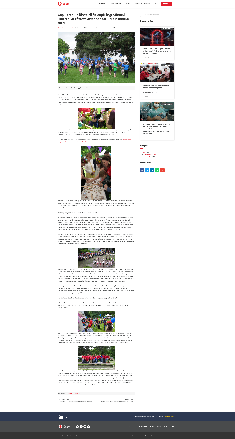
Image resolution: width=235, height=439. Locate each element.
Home (59, 28)
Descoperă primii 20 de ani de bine (167, 435)
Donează (166, 3)
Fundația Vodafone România (79, 142)
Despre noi (102, 3)
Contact (155, 3)
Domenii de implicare (115, 3)
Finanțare (137, 3)
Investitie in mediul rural (73, 393)
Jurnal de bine (70, 28)
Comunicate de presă (150, 154)
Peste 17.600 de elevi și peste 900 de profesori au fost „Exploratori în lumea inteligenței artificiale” (157, 51)
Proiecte (128, 3)
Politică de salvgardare (135, 435)
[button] (174, 4)
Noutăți (146, 3)
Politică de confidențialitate (150, 435)
